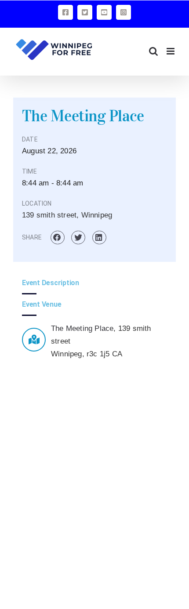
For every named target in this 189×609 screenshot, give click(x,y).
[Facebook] (65, 12)
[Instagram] (123, 12)
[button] (58, 238)
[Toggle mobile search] (153, 51)
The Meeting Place (82, 328)
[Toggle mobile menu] (171, 51)
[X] (84, 12)
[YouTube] (104, 12)
